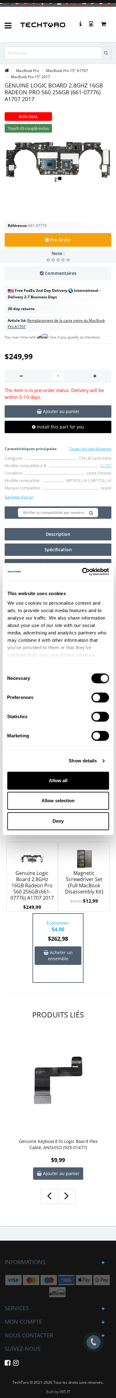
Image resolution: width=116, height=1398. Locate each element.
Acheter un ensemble (60, 955)
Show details (83, 760)
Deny (58, 821)
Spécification (58, 549)
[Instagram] (16, 1363)
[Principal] (7, 70)
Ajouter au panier (60, 1173)
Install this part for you (60, 427)
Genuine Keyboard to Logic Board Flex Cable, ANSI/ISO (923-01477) (58, 1144)
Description (58, 534)
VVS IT (65, 1391)
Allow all (58, 780)
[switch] (100, 697)
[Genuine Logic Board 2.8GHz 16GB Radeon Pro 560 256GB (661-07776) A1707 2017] (58, 162)
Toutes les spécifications (90, 448)
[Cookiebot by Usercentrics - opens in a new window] (82, 572)
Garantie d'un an (19, 497)
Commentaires (60, 273)
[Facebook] (8, 1363)
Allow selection (58, 800)
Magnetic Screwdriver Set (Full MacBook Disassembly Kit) (84, 882)
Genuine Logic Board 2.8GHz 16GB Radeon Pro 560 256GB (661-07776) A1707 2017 (32, 885)
